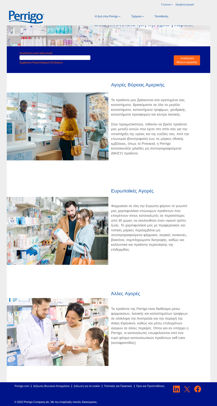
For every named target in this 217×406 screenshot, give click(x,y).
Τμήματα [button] (136, 16)
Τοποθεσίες (162, 16)
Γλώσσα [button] (166, 4)
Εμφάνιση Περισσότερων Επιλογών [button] (41, 62)
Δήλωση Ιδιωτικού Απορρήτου (51, 386)
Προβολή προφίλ (184, 4)
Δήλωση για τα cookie (87, 386)
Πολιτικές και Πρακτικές (118, 386)
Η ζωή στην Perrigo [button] (107, 16)
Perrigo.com (22, 386)
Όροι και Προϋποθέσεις (150, 386)
